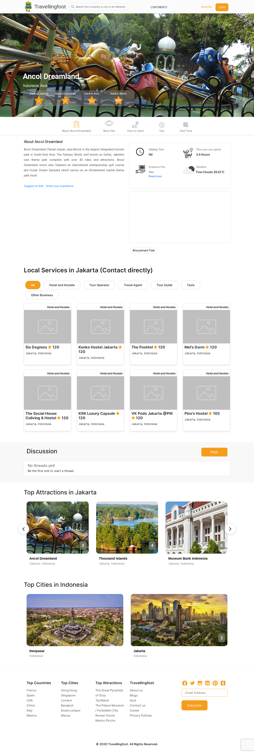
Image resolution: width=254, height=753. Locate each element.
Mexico (32, 715)
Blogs (134, 695)
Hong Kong (69, 690)
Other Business (42, 295)
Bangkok (67, 705)
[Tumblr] (223, 683)
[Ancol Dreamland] (58, 528)
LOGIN (221, 7)
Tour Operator (99, 285)
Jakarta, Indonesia (42, 563)
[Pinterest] (215, 683)
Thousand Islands (113, 558)
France (31, 690)
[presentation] (23, 528)
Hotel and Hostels (62, 285)
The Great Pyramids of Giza (109, 692)
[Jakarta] (179, 620)
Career (134, 710)
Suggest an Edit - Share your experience (48, 185)
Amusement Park (144, 250)
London (66, 700)
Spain (31, 695)
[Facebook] (184, 683)
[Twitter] (192, 683)
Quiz (133, 700)
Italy (30, 710)
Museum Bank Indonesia (188, 558)
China (31, 705)
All (33, 285)
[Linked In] (207, 683)
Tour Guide (164, 285)
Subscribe (194, 705)
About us (136, 690)
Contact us (138, 705)
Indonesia (36, 656)
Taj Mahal (102, 700)
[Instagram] (200, 683)
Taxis (190, 285)
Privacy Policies (141, 715)
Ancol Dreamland (43, 558)
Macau (65, 715)
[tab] (76, 127)
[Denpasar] (75, 620)
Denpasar (37, 651)
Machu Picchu (105, 720)
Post (214, 452)
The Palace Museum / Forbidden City (109, 707)
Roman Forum (105, 715)
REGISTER (206, 7)
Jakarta (139, 651)
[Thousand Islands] (127, 528)
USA (30, 700)
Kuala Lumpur (71, 710)
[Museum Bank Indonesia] (196, 528)
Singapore (68, 695)
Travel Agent (133, 285)
